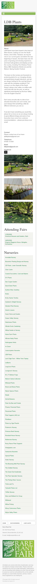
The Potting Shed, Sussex (13, 480)
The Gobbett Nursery (11, 468)
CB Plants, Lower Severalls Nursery (16, 265)
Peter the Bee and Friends (13, 403)
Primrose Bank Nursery (12, 431)
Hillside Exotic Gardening (12, 326)
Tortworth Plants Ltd (11, 488)
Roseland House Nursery (12, 435)
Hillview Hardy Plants (11, 338)
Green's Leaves (9, 310)
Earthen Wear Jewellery (12, 290)
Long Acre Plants (10, 366)
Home (4, 523)
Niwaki (7, 395)
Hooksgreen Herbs (10, 342)
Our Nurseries (15, 523)
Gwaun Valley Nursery (11, 318)
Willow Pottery (9, 504)
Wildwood (8, 500)
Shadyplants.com (10, 447)
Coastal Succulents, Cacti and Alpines (16, 273)
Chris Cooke (9, 269)
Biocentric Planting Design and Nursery (17, 261)
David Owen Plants (11, 286)
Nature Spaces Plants (11, 391)
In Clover (8, 346)
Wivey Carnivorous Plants (13, 508)
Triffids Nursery (9, 492)
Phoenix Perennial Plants (12, 407)
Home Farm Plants (10, 334)
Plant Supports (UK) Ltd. (12, 415)
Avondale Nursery (10, 257)
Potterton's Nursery (11, 427)
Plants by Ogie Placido (12, 423)
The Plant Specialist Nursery (13, 476)
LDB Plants (8, 354)
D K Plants (8, 277)
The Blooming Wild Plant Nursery (15, 464)
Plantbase (8, 419)
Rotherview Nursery (11, 439)
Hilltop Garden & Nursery (12, 330)
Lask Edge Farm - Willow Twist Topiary (16, 358)
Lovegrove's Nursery (11, 371)
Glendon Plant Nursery (12, 306)
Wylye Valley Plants (11, 512)
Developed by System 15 (8, 581)
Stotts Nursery (9, 459)
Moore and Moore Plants (12, 387)
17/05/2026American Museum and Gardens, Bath (16, 235)
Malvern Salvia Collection (12, 379)
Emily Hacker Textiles (11, 298)
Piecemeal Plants (10, 411)
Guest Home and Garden (12, 314)
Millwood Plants (10, 383)
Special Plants (9, 455)
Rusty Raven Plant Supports (13, 443)
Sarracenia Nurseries (11, 451)
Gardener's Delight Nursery (13, 302)
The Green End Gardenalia (13, 472)
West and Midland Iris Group (13, 496)
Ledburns (8, 362)
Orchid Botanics (10, 399)
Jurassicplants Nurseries (12, 350)
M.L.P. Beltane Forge (11, 375)
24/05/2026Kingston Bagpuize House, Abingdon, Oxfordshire (16, 242)
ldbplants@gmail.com (11, 146)
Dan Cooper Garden (11, 282)
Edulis (7, 294)
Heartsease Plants (10, 322)
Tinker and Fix (9, 484)
